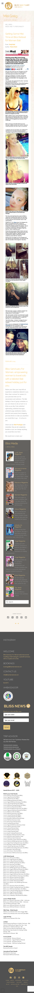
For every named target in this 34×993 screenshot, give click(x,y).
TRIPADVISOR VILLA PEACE (11, 749)
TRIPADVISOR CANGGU (10, 745)
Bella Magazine (20, 575)
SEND (6, 727)
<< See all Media (9, 447)
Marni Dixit (13, 47)
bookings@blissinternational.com (12, 667)
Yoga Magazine (20, 541)
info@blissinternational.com (11, 675)
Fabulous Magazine (21, 482)
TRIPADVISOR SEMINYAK (11, 747)
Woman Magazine (21, 495)
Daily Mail (12, 44)
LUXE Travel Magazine (19, 453)
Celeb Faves (7, 20)
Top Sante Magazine (18, 588)
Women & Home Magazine (20, 469)
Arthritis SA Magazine (18, 526)
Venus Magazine (20, 509)
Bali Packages (18, 425)
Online (14, 20)
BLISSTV (6, 683)
